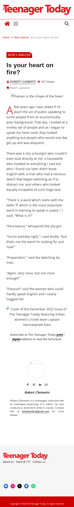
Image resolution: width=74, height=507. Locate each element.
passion (24, 88)
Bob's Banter (19, 55)
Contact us (39, 461)
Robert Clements (23, 82)
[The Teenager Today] (7, 23)
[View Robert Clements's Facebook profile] (28, 384)
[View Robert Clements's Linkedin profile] (40, 384)
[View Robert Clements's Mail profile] (46, 384)
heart (13, 88)
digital (16, 339)
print (60, 334)
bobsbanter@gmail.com (35, 411)
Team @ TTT (23, 461)
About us (8, 461)
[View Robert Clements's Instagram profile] (34, 384)
